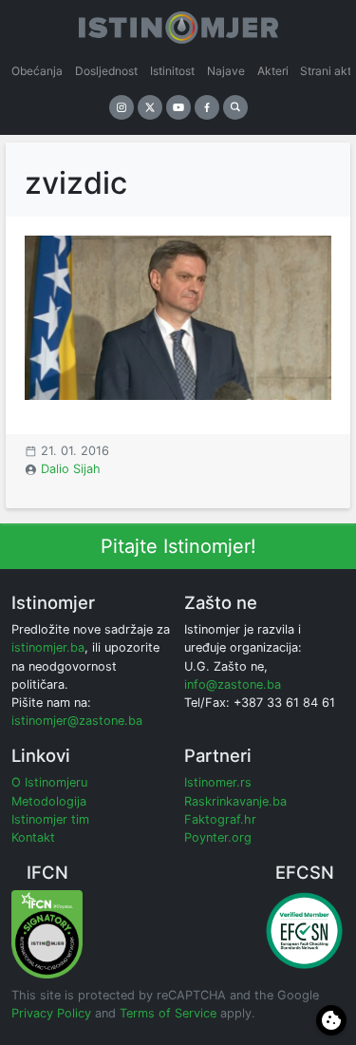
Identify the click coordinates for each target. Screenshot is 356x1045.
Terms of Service (168, 1013)
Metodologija (48, 801)
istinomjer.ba (47, 647)
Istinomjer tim (50, 819)
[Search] (235, 107)
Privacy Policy (51, 1013)
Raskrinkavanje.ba (235, 801)
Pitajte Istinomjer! (178, 546)
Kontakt (33, 837)
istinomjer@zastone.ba (76, 720)
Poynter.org (218, 837)
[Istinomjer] (178, 24)
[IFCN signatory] (47, 933)
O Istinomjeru (49, 782)
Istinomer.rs (218, 782)
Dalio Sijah (71, 469)
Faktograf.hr (220, 819)
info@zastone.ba (232, 684)
